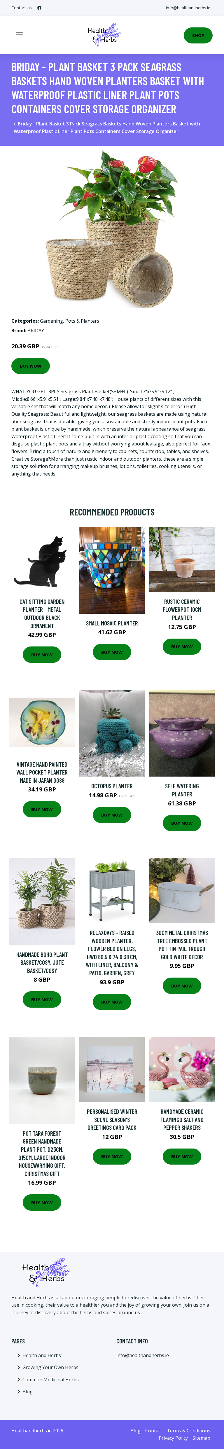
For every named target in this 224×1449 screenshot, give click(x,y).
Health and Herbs (41, 1355)
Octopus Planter (112, 785)
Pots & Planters (82, 321)
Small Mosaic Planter (112, 623)
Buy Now (30, 366)
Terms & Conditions (188, 1430)
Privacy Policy (173, 1438)
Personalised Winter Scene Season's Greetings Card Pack (112, 1119)
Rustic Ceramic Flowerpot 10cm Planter (182, 609)
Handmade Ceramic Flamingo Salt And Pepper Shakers (182, 1119)
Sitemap (201, 1438)
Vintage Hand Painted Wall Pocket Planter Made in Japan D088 (42, 772)
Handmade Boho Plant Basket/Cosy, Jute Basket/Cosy (42, 962)
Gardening (51, 321)
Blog (27, 1391)
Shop (198, 35)
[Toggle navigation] (19, 34)
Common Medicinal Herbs (50, 1379)
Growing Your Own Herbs (50, 1367)
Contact (153, 1430)
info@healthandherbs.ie (188, 8)
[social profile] (39, 7)
